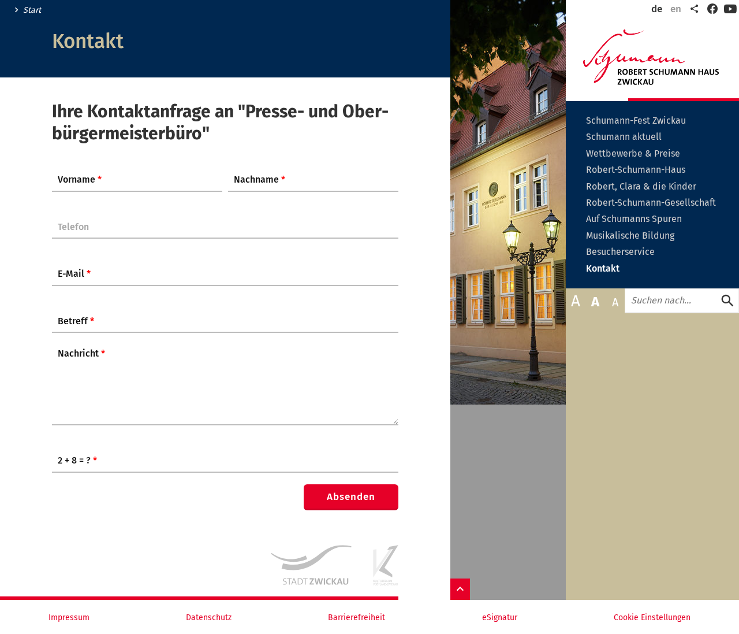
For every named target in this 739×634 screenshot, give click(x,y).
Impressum (68, 617)
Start (32, 10)
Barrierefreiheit (356, 617)
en (675, 9)
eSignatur (499, 617)
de (656, 9)
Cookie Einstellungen (652, 617)
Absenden (351, 497)
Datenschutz (209, 617)
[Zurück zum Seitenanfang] (460, 589)
